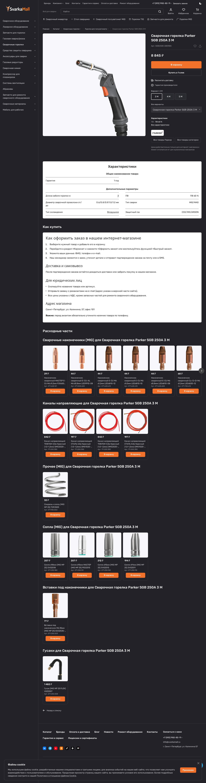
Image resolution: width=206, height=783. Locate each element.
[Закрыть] (198, 763)
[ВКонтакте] (44, 748)
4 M (168, 96)
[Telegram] (50, 748)
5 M (180, 96)
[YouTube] (55, 748)
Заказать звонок (180, 3)
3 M (156, 96)
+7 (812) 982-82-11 (161, 3)
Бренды (60, 732)
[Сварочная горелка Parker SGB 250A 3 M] (94, 84)
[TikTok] (67, 748)
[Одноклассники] (61, 748)
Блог (96, 732)
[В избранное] (195, 46)
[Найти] (159, 11)
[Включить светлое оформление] (200, 3)
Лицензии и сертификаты (82, 738)
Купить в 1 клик (176, 72)
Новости (108, 732)
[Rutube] (78, 748)
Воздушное (113, 212)
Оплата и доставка (79, 732)
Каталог (47, 732)
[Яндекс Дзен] (72, 748)
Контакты (152, 732)
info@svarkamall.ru (171, 742)
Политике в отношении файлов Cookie (56, 776)
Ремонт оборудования (130, 732)
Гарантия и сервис (53, 738)
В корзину (176, 64)
